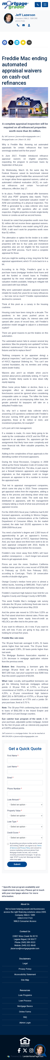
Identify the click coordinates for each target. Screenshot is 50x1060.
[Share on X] (10, 42)
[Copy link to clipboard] (29, 42)
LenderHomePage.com (33, 1056)
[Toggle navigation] (45, 4)
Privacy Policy (25, 848)
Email (10, 777)
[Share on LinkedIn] (16, 42)
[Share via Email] (23, 42)
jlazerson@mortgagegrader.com (25, 948)
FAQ (25, 1017)
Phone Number (14, 788)
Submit (17, 864)
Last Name (12, 766)
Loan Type (12, 821)
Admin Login (25, 1022)
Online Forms (25, 1011)
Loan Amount (13, 799)
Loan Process (25, 1000)
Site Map (25, 980)
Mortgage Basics (25, 1006)
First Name (12, 755)
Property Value (14, 810)
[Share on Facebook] (4, 42)
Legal (25, 963)
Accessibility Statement (25, 974)
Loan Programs (25, 995)
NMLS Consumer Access (25, 921)
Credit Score (13, 832)
